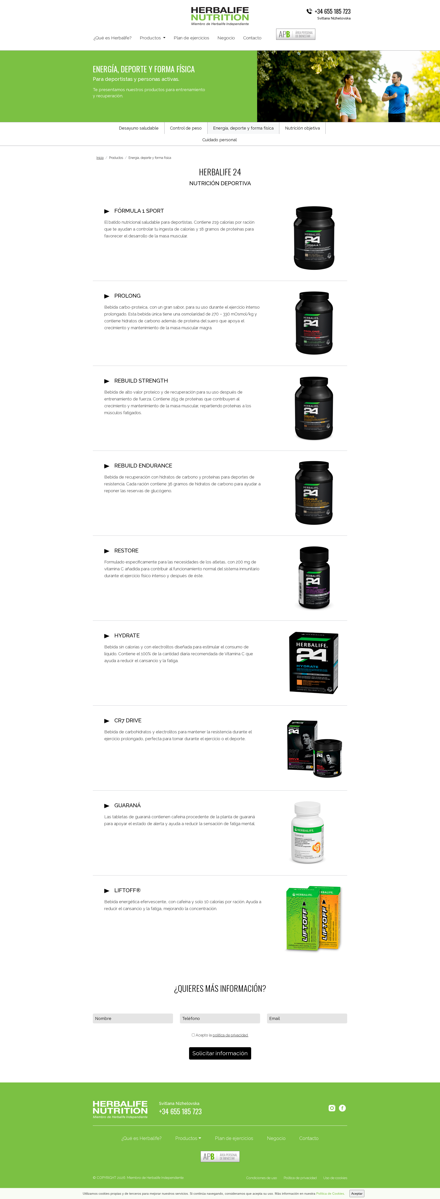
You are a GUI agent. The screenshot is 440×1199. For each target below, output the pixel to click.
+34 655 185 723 (333, 11)
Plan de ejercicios (191, 37)
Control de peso (186, 128)
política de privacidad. (230, 1035)
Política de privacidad (300, 1178)
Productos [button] (151, 37)
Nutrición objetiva (302, 128)
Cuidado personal (219, 139)
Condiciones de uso (261, 1178)
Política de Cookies (330, 1193)
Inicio (100, 158)
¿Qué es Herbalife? (113, 37)
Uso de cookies (335, 1178)
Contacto (252, 37)
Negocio (226, 37)
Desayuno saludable (139, 128)
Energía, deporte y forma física (243, 128)
